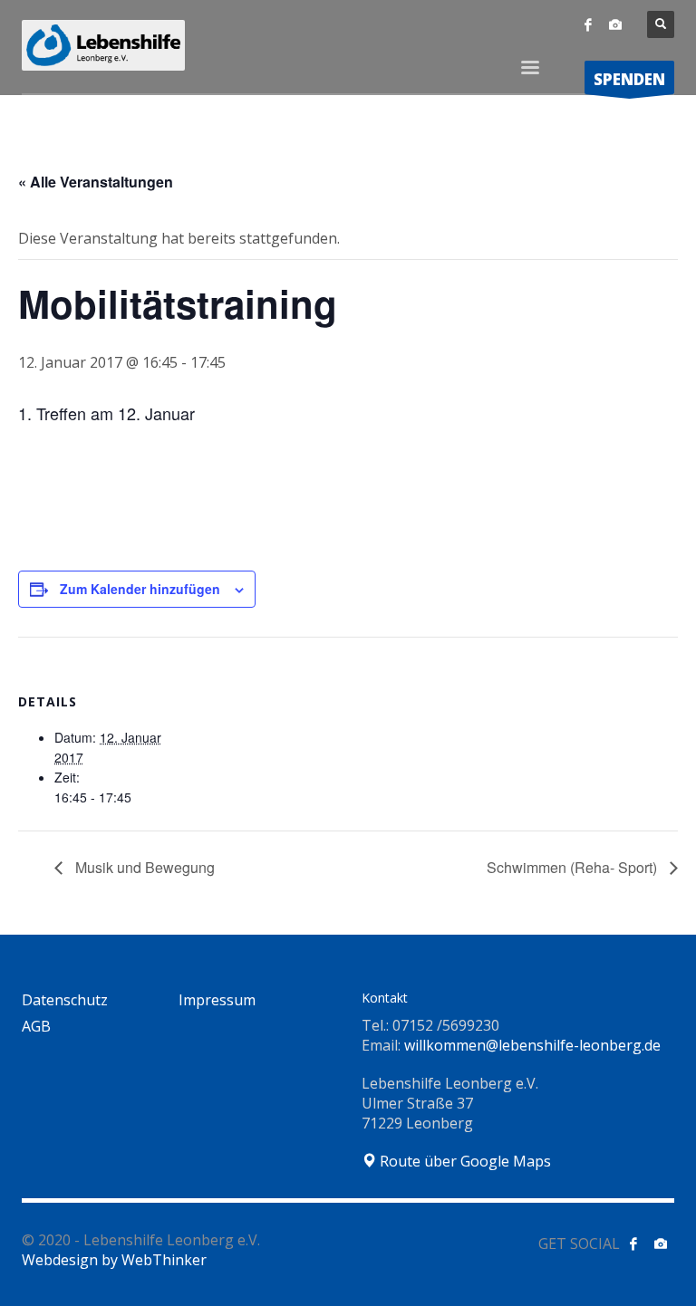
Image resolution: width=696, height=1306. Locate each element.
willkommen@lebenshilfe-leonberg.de (532, 1045)
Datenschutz (65, 1000)
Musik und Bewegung (143, 867)
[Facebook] (588, 24)
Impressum (217, 1000)
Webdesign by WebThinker (114, 1260)
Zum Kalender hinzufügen (140, 589)
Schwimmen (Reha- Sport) (574, 867)
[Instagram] (615, 24)
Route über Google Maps (463, 1161)
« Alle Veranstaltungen (95, 181)
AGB (36, 1026)
